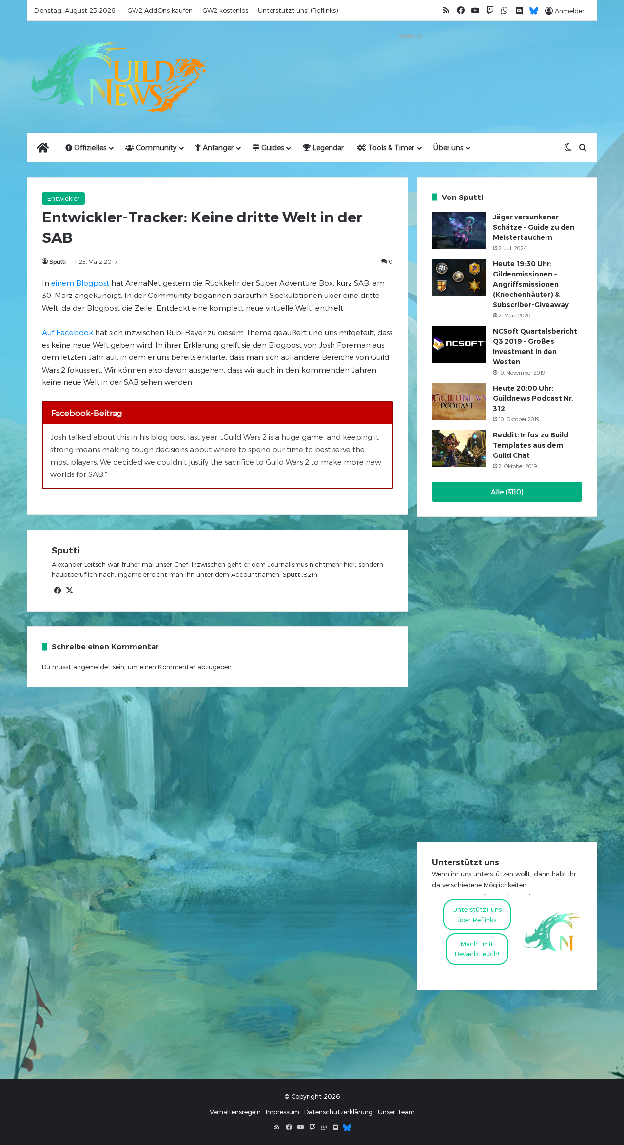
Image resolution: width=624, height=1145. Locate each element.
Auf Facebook (67, 332)
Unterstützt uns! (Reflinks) (298, 10)
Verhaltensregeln (235, 1112)
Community (155, 147)
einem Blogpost (80, 282)
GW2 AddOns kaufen (160, 10)
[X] (69, 590)
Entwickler (63, 198)
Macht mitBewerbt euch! (477, 949)
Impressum (282, 1112)
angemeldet (92, 667)
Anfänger (217, 147)
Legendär (327, 147)
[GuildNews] (117, 77)
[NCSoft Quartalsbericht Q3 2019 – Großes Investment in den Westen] (459, 344)
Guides (271, 147)
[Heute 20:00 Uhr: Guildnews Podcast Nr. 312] (459, 401)
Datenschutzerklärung (338, 1112)
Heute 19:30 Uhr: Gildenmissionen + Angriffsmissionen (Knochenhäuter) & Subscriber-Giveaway (531, 284)
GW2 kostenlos (225, 10)
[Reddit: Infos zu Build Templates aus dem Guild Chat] (459, 448)
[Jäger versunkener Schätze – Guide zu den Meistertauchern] (459, 230)
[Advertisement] (409, 64)
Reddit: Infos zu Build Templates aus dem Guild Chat (530, 445)
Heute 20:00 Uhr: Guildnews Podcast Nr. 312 (533, 398)
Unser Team (396, 1112)
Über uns (448, 147)
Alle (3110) (507, 492)
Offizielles (89, 147)
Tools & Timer (390, 147)
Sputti (57, 261)
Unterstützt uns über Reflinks (477, 915)
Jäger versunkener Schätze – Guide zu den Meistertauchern (533, 227)
